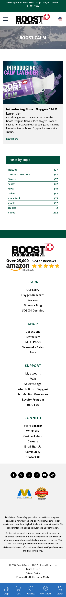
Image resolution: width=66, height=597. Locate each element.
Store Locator (33, 426)
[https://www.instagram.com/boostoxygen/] (29, 475)
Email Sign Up (32, 446)
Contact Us (33, 457)
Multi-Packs (33, 342)
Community (32, 452)
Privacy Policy (33, 573)
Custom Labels (32, 436)
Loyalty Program (33, 399)
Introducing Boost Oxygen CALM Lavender (31, 111)
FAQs (33, 378)
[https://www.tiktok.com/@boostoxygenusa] (52, 475)
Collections (33, 331)
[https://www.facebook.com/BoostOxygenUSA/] (13, 475)
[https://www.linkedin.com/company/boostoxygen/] (37, 475)
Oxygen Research (33, 295)
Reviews (33, 300)
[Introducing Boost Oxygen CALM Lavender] (33, 82)
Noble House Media (39, 577)
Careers (33, 441)
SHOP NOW (33, 5)
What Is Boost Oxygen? (33, 389)
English (60, 19)
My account (33, 373)
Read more (12, 138)
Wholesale (33, 431)
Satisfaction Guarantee (32, 394)
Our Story (32, 290)
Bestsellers (33, 337)
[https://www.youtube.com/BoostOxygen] (45, 475)
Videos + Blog (33, 305)
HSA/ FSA (33, 405)
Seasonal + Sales (33, 347)
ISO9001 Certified (32, 310)
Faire (33, 352)
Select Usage (32, 384)
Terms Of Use (33, 568)
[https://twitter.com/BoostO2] (21, 475)
